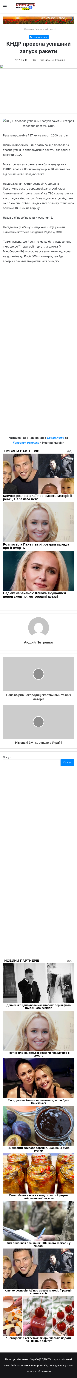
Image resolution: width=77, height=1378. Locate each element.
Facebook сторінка (26, 442)
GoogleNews (55, 438)
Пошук (7, 757)
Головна (29, 29)
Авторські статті (46, 29)
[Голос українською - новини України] (25, 6)
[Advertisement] (38, 308)
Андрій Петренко (38, 642)
